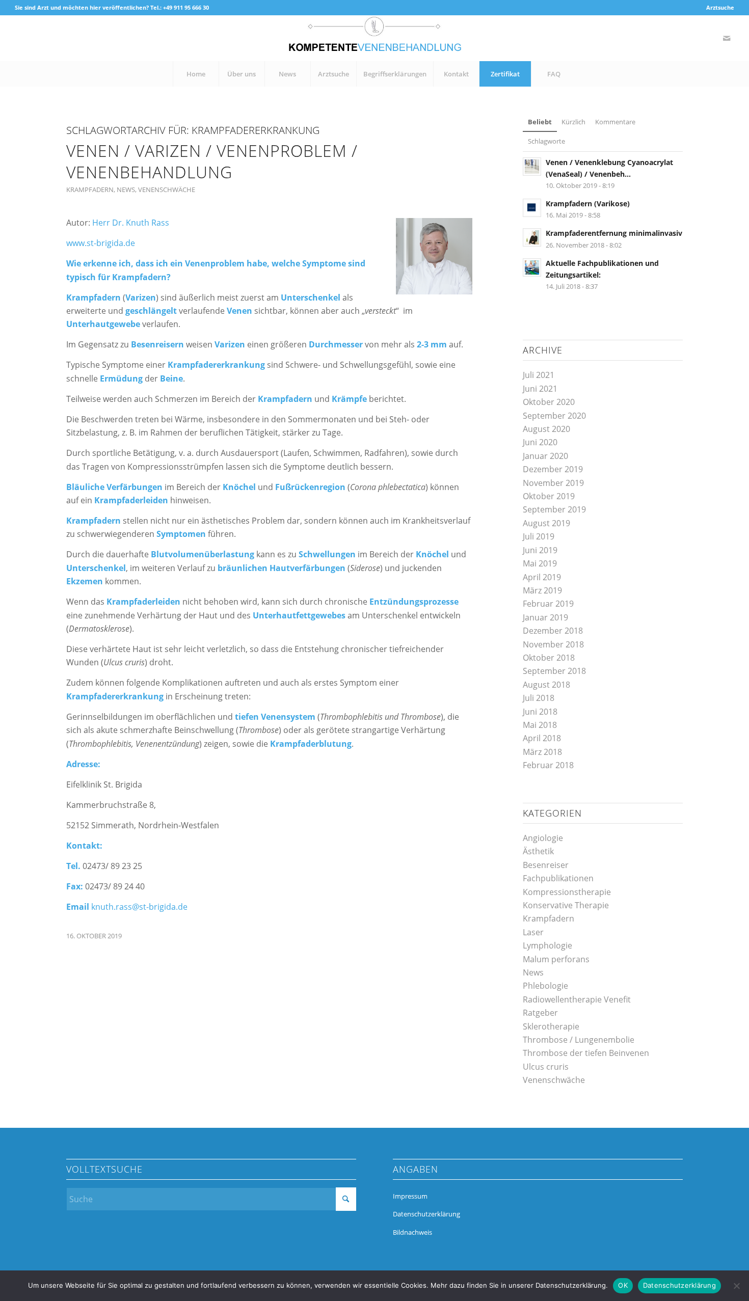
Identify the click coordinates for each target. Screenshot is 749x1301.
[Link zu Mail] (726, 38)
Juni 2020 (540, 442)
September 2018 (554, 670)
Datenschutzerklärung (426, 1213)
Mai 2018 (540, 724)
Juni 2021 (540, 388)
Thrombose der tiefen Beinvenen (586, 1053)
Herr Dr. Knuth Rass (130, 222)
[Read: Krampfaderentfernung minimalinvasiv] (532, 237)
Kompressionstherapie (567, 892)
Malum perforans (556, 959)
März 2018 (542, 751)
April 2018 (542, 738)
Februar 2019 (548, 603)
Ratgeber (540, 1012)
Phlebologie (545, 985)
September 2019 (554, 509)
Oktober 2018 (549, 657)
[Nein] (736, 1286)
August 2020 (546, 429)
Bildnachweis (412, 1232)
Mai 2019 (540, 563)
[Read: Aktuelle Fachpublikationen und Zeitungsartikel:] (532, 267)
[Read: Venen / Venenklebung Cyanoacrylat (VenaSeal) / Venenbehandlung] (532, 166)
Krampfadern (90, 189)
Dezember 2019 (553, 469)
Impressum (410, 1196)
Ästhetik (538, 851)
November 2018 (553, 644)
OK (623, 1285)
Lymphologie (547, 945)
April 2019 (542, 577)
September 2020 (554, 415)
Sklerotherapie (551, 1026)
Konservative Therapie (566, 905)
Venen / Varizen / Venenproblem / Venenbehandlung (212, 161)
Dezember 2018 (553, 630)
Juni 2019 (540, 550)
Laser (533, 932)
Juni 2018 (540, 711)
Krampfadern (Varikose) (588, 203)
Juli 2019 (538, 536)
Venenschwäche (166, 189)
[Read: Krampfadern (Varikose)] (532, 208)
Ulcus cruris (546, 1066)
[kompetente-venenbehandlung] (374, 38)
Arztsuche (720, 7)
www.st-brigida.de (100, 243)
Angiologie (543, 838)
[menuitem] (717, 7)
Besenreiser (546, 865)
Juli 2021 (538, 375)
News (126, 189)
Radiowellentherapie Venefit (577, 999)
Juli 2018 (538, 697)
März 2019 (542, 590)
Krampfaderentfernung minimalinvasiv (614, 233)
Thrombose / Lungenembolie (578, 1039)
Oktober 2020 (549, 402)
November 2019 (553, 483)
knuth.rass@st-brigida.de (139, 906)
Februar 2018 (548, 765)
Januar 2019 (545, 617)
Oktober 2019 (549, 496)
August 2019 (546, 523)
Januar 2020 (545, 456)
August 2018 (546, 684)
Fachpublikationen (558, 878)
